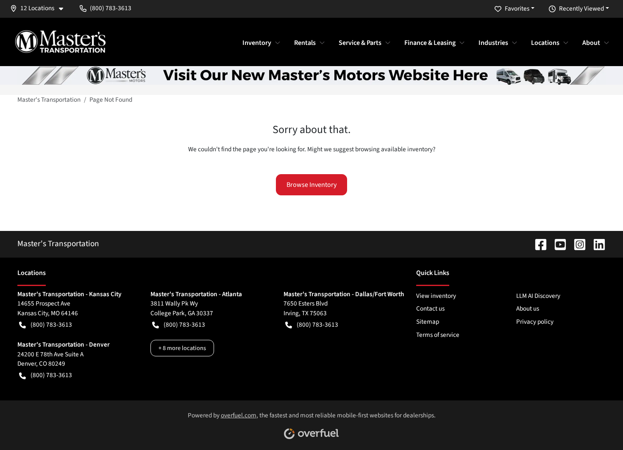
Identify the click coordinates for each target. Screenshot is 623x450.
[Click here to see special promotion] (311, 75)
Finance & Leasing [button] (430, 42)
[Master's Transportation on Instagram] (576, 244)
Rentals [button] (305, 42)
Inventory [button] (256, 42)
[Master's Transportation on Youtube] (557, 244)
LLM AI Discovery (538, 295)
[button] (40, 8)
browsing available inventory (394, 149)
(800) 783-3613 (51, 324)
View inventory (436, 295)
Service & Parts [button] (360, 42)
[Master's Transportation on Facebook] (537, 244)
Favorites (517, 8)
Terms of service (437, 334)
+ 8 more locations (182, 348)
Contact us (430, 308)
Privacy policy (534, 321)
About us (527, 308)
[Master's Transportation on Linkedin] (596, 244)
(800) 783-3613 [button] (110, 8)
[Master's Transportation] (60, 41)
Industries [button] (493, 42)
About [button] (591, 42)
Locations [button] (545, 42)
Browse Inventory (311, 184)
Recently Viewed (581, 8)
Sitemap (427, 321)
